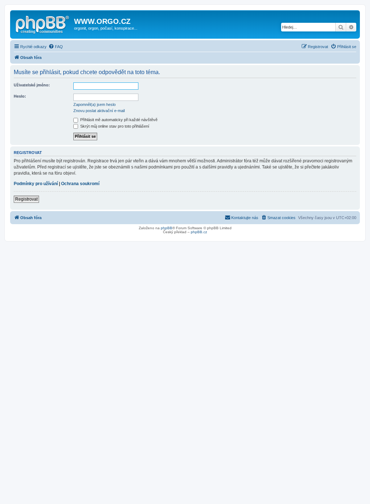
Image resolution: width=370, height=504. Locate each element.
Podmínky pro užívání (36, 183)
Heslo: (20, 96)
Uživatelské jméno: (32, 85)
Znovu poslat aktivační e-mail (99, 110)
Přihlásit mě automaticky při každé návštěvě (118, 120)
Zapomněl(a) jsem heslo (94, 104)
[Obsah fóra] (43, 23)
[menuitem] (55, 46)
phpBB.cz (199, 232)
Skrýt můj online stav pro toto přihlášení (114, 126)
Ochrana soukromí (80, 183)
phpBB (166, 228)
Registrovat (26, 199)
